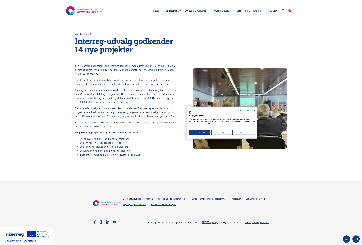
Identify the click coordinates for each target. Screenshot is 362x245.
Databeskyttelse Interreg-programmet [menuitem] (209, 198)
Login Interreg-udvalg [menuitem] (255, 198)
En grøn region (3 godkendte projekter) (101, 142)
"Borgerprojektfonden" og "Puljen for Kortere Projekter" (110, 154)
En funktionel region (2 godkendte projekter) (104, 150)
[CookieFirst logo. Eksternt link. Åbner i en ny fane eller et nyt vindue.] (190, 112)
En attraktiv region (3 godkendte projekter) (103, 146)
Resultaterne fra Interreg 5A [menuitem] (163, 204)
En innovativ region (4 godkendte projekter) (104, 138)
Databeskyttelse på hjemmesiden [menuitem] (172, 198)
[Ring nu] (346, 239)
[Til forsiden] (86, 10)
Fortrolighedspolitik (246, 110)
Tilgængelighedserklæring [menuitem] (135, 204)
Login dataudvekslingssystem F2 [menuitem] (138, 198)
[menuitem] (157, 11)
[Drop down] (290, 10)
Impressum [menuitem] (236, 198)
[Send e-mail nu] (356, 239)
